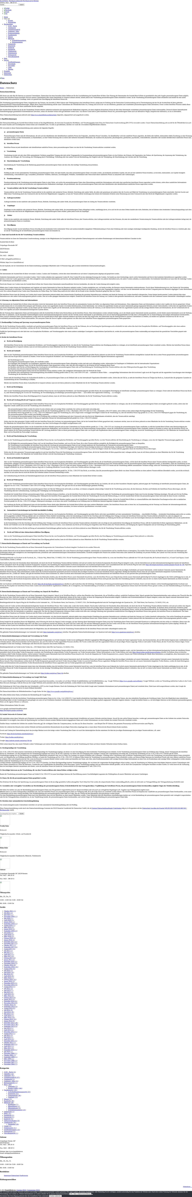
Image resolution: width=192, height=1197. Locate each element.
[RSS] (5, 13)
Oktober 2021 (10, 911)
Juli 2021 (8, 913)
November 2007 (10, 1062)
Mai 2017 (8, 952)
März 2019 (9, 927)
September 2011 (10, 1044)
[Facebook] (7, 10)
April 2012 (9, 1039)
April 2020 (9, 920)
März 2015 (9, 996)
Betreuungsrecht (10, 1083)
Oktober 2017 (10, 945)
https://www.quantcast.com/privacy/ (123, 632)
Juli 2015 (8, 988)
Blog (8, 1084)
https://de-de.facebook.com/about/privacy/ (51, 584)
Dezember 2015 (10, 983)
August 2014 (9, 1008)
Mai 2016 (8, 974)
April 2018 (9, 934)
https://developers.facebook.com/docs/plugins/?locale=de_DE (165, 565)
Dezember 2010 (10, 1050)
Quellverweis (24, 1175)
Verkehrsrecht (10, 1128)
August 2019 (9, 925)
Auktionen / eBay (11, 1081)
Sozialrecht (9, 1115)
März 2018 (9, 936)
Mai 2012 (8, 1037)
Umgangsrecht (14, 1095)
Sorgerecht (13, 1093)
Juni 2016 (9, 972)
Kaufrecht (9, 1101)
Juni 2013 (8, 1028)
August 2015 (9, 987)
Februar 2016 (10, 979)
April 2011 (9, 1046)
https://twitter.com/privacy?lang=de (52, 673)
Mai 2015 (8, 992)
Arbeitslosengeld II (12, 1077)
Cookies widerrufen (55, 1196)
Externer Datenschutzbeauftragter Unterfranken (107, 808)
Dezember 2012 (10, 1032)
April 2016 (9, 976)
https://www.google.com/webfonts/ (131, 681)
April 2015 (9, 994)
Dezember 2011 (10, 1041)
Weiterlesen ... (187, 1186)
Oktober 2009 (10, 1055)
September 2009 (10, 1057)
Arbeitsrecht (9, 1079)
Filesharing (13, 1124)
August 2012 (9, 1033)
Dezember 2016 (10, 961)
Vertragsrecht (9, 1131)
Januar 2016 (9, 981)
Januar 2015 (9, 999)
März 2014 (9, 1017)
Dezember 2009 (10, 1053)
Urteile (7, 1126)
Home (2, 88)
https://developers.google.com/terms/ (11, 710)
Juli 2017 (8, 951)
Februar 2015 (10, 997)
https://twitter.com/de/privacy (14, 737)
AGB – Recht (10, 1072)
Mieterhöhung (14, 1106)
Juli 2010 (8, 1051)
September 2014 (10, 1006)
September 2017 (10, 947)
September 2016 (11, 967)
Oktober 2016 (10, 965)
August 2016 (9, 969)
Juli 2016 (8, 970)
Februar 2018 (10, 938)
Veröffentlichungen (12, 1130)
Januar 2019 (9, 929)
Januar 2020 (9, 922)
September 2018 (10, 931)
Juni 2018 (8, 933)
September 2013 (10, 1026)
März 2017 (9, 956)
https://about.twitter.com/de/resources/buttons (146, 652)
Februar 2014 (10, 1019)
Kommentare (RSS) (33, 1190)
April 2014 (9, 1015)
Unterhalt (13, 1097)
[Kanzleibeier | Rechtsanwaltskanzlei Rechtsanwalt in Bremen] (2, 78)
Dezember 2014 (10, 1001)
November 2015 (10, 985)
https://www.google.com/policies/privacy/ (60, 691)
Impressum (7, 1175)
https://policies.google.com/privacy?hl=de (19, 740)
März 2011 (9, 1048)
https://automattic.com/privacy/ (53, 632)
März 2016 (9, 978)
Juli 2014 (8, 1010)
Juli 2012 (8, 1035)
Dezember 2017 (10, 942)
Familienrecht (10, 1090)
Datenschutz (15, 1175)
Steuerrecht (9, 1117)
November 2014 (10, 1003)
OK (71, 1194)
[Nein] (92, 1194)
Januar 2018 (9, 940)
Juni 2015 (8, 990)
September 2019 (10, 924)
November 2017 (10, 943)
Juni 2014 (9, 1012)
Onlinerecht (9, 1112)
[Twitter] (7, 8)
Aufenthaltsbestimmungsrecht (19, 1092)
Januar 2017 (9, 960)
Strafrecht (8, 1119)
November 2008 (10, 1060)
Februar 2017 (10, 958)
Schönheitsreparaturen (17, 1110)
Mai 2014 (9, 1014)
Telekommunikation (12, 1121)
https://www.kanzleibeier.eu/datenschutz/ (44, 115)
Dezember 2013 (11, 1023)
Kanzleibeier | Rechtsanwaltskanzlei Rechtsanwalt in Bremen (19, 1)
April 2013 (9, 1030)
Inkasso (8, 1099)
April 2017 (9, 954)
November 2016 (10, 963)
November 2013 (11, 1024)
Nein (75, 1194)
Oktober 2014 (10, 1005)
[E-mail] (6, 12)
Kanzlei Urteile (15, 1088)
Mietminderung (14, 1108)
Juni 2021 (8, 914)
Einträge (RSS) (21, 1190)
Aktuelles (9, 1074)
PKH (7, 1113)
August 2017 (9, 949)
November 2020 (10, 916)
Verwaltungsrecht (11, 1133)
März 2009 (9, 1059)
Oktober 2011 (10, 1042)
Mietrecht (9, 1102)
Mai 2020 (8, 918)
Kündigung (13, 1104)
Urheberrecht (10, 1122)
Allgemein (9, 1075)
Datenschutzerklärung (84, 1194)
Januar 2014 (9, 1021)
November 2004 (10, 1064)
